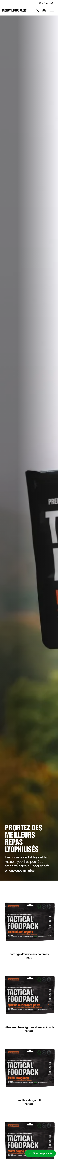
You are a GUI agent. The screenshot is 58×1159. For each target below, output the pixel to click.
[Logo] (14, 11)
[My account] (37, 11)
